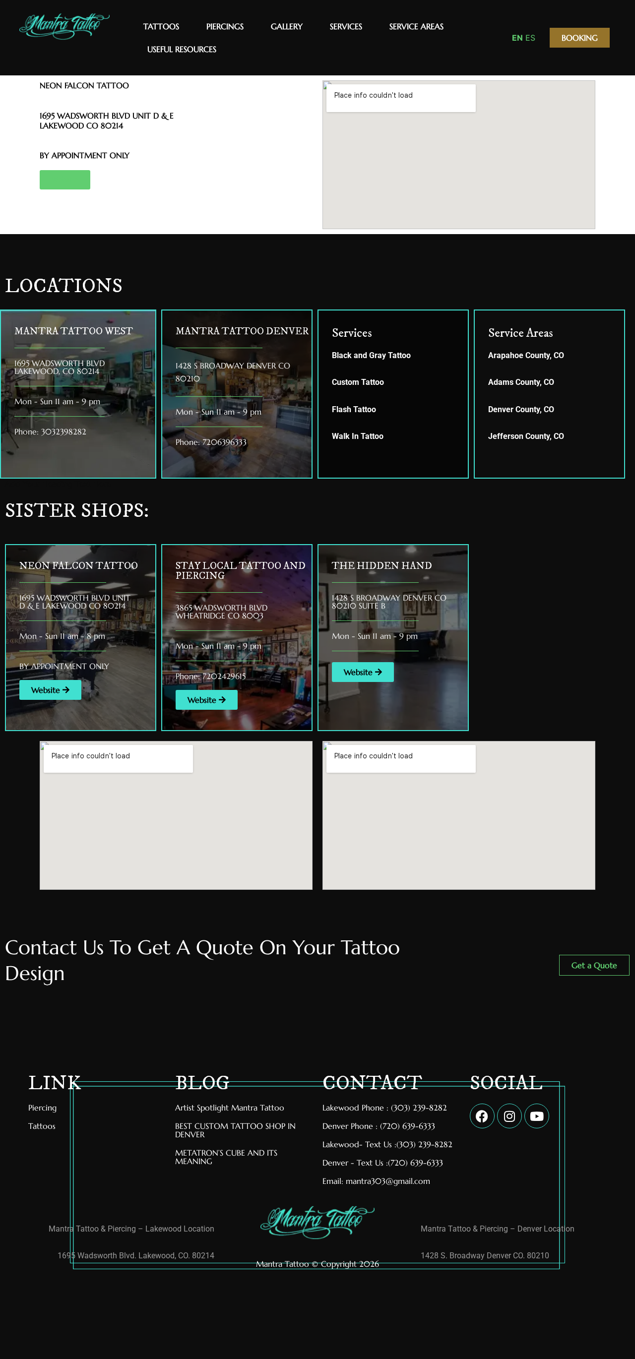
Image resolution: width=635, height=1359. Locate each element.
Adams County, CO (521, 382)
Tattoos (42, 1126)
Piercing (42, 1107)
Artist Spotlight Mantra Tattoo (229, 1107)
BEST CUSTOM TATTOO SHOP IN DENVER (235, 1130)
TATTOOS (161, 26)
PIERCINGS (225, 26)
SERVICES (346, 26)
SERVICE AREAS (416, 26)
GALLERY (287, 26)
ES (530, 38)
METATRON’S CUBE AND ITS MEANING (226, 1157)
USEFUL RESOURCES (181, 49)
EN (517, 38)
